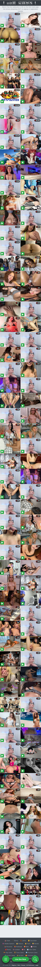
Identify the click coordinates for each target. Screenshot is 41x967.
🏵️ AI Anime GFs (30, 955)
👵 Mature (19, 943)
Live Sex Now (20, 959)
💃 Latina (23, 940)
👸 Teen (27, 943)
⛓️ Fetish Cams (10, 955)
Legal (36, 965)
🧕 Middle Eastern (8, 943)
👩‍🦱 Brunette (8, 946)
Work (18, 965)
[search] (35, 959)
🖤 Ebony (15, 940)
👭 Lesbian (16, 949)
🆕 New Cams (31, 949)
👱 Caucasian (32, 940)
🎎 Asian (7, 940)
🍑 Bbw (26, 946)
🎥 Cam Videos (31, 958)
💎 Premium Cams (31, 952)
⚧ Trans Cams (19, 952)
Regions (14, 965)
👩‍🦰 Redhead (18, 946)
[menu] (5, 959)
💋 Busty (8, 949)
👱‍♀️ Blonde (35, 943)
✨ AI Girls (20, 955)
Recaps (23, 965)
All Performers (30, 965)
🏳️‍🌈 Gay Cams (8, 952)
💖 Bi (23, 949)
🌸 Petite (34, 946)
